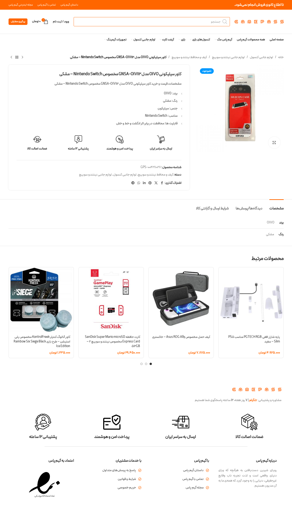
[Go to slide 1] (151, 364)
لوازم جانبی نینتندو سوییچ (228, 57)
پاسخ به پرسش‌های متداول (119, 470)
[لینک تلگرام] (133, 183)
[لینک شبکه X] (156, 183)
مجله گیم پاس (195, 487)
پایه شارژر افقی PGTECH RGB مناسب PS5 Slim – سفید (254, 339)
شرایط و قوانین (127, 479)
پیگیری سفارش (18, 22)
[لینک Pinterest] (150, 183)
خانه (281, 57)
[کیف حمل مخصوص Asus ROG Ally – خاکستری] (181, 299)
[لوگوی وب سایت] (259, 21)
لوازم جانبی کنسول (261, 57)
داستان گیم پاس (193, 470)
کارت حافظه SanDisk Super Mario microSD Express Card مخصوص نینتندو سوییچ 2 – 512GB (112, 341)
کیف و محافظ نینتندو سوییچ (189, 57)
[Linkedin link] (144, 183)
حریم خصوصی (126, 487)
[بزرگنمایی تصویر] (274, 142)
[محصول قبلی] (22, 57)
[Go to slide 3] (141, 364)
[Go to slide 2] (146, 364)
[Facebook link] (162, 183)
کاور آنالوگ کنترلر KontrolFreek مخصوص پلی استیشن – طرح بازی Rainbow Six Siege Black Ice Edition (42, 341)
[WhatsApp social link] (138, 183)
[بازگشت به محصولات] (17, 57)
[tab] (276, 206)
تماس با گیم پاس (193, 479)
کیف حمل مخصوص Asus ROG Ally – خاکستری (181, 337)
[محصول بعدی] (11, 57)
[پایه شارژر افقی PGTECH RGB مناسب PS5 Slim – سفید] (251, 299)
